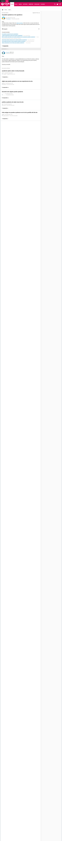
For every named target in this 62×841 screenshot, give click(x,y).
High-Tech (3, 1)
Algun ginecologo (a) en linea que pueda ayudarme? (13, 42)
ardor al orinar (20, 23)
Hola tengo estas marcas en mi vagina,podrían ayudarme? (14, 39)
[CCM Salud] (5, 4)
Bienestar (31, 4)
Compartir (5, 29)
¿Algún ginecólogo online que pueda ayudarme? (12, 35)
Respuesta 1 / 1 (5, 48)
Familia (20, 4)
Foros (12, 4)
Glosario (43, 4)
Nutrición (25, 4)
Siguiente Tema (35, 12)
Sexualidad (36, 4)
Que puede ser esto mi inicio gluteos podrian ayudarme (13, 41)
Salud (7, 1)
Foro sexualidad (26, 35)
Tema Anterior (5, 12)
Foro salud (28, 42)
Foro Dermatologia (30, 41)
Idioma (59, 1)
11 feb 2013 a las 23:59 (15, 18)
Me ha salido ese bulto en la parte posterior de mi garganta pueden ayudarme (18, 36)
